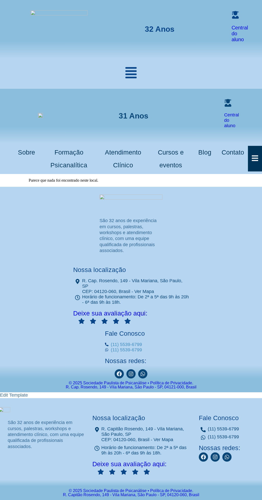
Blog (204, 152)
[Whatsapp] (227, 457)
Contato (233, 152)
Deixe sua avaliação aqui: (110, 313)
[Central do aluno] (235, 15)
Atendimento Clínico (123, 159)
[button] (131, 73)
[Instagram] (131, 373)
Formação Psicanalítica (68, 159)
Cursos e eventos (171, 159)
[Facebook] (119, 373)
